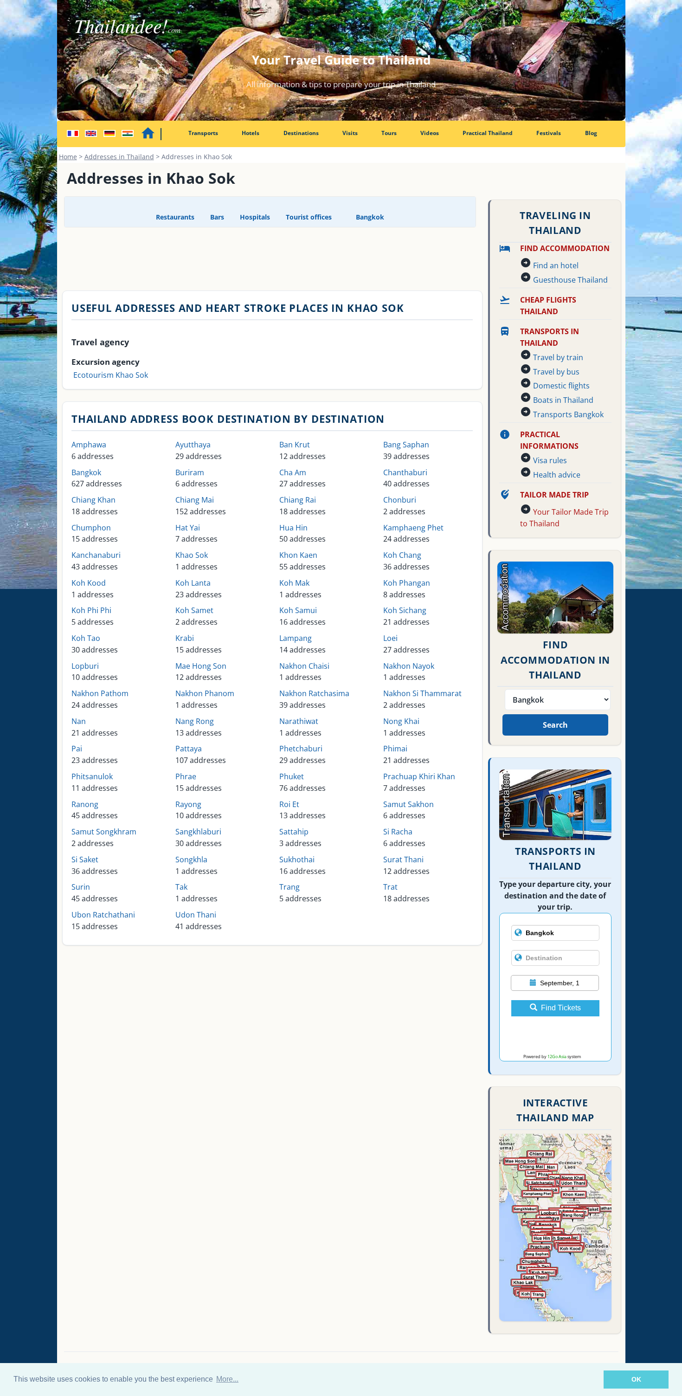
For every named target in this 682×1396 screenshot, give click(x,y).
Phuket (291, 776)
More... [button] (227, 1379)
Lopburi (85, 666)
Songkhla (191, 859)
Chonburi (399, 500)
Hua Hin (293, 528)
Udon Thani (195, 915)
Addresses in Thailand (119, 156)
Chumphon (91, 528)
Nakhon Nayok (408, 666)
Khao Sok (191, 555)
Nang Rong (194, 721)
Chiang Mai (194, 500)
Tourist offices (309, 217)
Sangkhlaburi (198, 832)
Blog (591, 133)
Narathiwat (298, 721)
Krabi (184, 638)
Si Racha (397, 832)
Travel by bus (556, 372)
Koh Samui (298, 610)
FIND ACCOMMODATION (565, 248)
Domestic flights (561, 386)
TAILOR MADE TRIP (554, 495)
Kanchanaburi (96, 555)
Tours (389, 133)
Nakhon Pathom (100, 693)
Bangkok (369, 217)
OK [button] (636, 1379)
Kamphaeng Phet (413, 528)
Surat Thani (403, 859)
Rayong (188, 804)
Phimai (395, 748)
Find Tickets (561, 1008)
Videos (429, 133)
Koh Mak (294, 583)
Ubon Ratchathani (103, 915)
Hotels (250, 133)
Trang (289, 887)
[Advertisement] (270, 257)
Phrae (185, 776)
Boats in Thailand (563, 400)
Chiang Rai (297, 500)
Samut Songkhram (103, 832)
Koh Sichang (404, 610)
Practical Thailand (488, 133)
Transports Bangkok (568, 414)
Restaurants (175, 217)
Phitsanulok (92, 776)
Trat (390, 887)
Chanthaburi (405, 472)
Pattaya (188, 748)
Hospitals (255, 217)
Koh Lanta (193, 583)
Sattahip (294, 832)
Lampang (295, 638)
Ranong (84, 804)
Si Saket (84, 859)
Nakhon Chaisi (304, 666)
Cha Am (292, 472)
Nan (78, 721)
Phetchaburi (300, 748)
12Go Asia (556, 1056)
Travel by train (558, 357)
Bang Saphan (406, 444)
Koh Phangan (406, 583)
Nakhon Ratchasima (314, 693)
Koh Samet (194, 610)
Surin (80, 887)
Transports (203, 133)
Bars (217, 217)
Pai (76, 748)
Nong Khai (401, 721)
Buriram (189, 472)
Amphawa (88, 444)
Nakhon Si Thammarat (422, 693)
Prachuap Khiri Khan (419, 776)
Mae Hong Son (200, 666)
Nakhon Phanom (204, 693)
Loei (390, 638)
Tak (181, 887)
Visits (350, 133)
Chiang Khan (93, 500)
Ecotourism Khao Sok (110, 375)
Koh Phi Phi (91, 610)
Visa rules (550, 460)
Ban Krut (294, 444)
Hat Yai (187, 528)
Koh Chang (402, 555)
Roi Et (289, 804)
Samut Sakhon (408, 804)
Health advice (556, 475)
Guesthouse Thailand (570, 280)
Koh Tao (85, 638)
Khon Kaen (298, 555)
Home (68, 156)
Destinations (301, 133)
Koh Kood (88, 583)
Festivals (548, 133)
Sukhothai (297, 859)
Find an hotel (556, 265)
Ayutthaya (193, 444)
